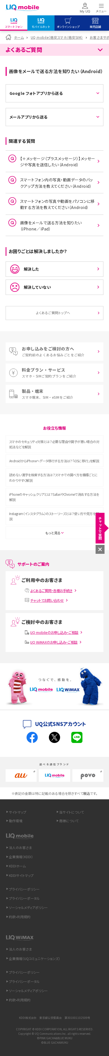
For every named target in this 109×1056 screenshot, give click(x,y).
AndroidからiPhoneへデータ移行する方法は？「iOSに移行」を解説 (54, 460)
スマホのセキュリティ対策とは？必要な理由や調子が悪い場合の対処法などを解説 (54, 444)
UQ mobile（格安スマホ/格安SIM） (57, 37)
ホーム (19, 37)
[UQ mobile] (22, 7)
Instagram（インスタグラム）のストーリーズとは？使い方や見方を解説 (54, 516)
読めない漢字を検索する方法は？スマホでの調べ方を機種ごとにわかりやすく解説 (53, 477)
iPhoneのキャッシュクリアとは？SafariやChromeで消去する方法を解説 (54, 497)
